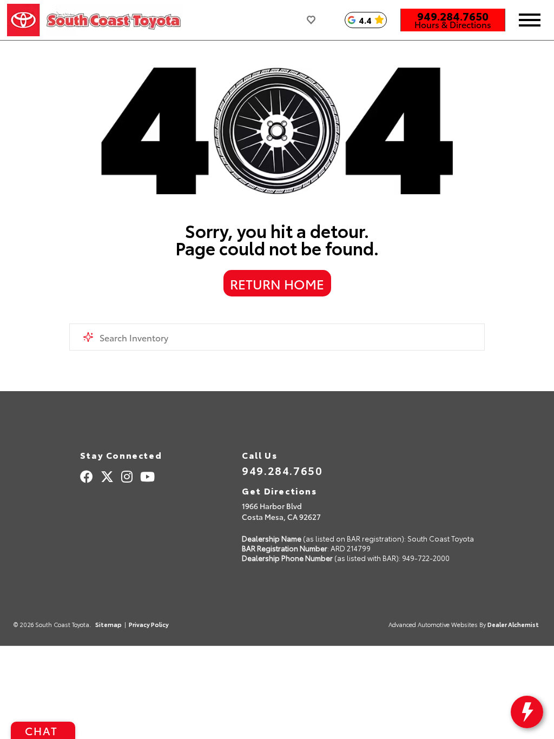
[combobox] (277, 337)
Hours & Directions (452, 24)
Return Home (277, 283)
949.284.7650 (453, 15)
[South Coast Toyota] (95, 20)
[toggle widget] (527, 712)
